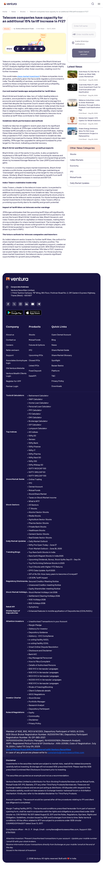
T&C (53, 376)
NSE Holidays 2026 (37, 600)
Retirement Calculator (38, 396)
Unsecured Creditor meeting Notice (45, 585)
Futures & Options (37, 345)
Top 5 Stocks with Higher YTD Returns (46, 567)
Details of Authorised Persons (42, 665)
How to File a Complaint (39, 661)
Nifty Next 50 (35, 457)
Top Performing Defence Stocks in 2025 (47, 563)
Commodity (34, 716)
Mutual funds (75, 177)
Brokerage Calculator (38, 421)
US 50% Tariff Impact (38, 578)
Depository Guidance (38, 632)
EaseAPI (32, 376)
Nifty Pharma (35, 454)
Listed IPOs (34, 366)
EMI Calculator (35, 417)
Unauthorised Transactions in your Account (48, 621)
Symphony (33, 607)
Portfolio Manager (37, 702)
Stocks (22, 12)
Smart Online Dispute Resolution (43, 647)
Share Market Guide (60, 350)
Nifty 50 (32, 436)
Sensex (32, 439)
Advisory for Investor (38, 629)
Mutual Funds (34, 340)
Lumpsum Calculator (38, 428)
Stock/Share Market (38, 494)
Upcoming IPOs (36, 355)
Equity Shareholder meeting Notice (44, 589)
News (13, 12)
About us (10, 335)
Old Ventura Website (15, 368)
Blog (54, 340)
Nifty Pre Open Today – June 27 (43, 545)
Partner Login (12, 386)
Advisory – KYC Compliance (41, 636)
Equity (31, 712)
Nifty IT (32, 450)
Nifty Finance (35, 447)
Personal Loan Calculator (40, 406)
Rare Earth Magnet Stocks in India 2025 (46, 556)
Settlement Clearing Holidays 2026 (44, 596)
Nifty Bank (33, 443)
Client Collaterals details (40, 691)
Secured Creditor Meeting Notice (44, 581)
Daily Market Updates (79, 183)
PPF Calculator (35, 410)
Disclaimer (33, 720)
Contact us (11, 340)
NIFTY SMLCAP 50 (37, 472)
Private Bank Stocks (37, 527)
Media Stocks (35, 516)
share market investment (28, 76)
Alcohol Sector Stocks (39, 512)
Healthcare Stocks (37, 530)
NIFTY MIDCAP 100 (37, 468)
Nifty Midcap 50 (36, 465)
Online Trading (35, 479)
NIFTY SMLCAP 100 (37, 476)
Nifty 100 (33, 461)
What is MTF (34, 501)
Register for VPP (13, 381)
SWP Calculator (36, 399)
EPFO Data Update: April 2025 (42, 570)
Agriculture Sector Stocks (40, 519)
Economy (74, 166)
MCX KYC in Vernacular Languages (44, 676)
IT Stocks (33, 508)
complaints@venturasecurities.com (66, 752)
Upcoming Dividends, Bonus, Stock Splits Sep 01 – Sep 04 (54, 559)
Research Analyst (36, 705)
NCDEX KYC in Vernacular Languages (45, 680)
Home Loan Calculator (39, 403)
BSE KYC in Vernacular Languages (43, 669)
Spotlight (56, 360)
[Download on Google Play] (14, 312)
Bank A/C (33, 654)
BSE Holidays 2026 (37, 603)
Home (5, 12)
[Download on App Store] (32, 312)
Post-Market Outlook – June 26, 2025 (45, 549)
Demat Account (36, 487)
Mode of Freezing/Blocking (41, 687)
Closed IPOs (34, 360)
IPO (71, 171)
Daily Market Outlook (38, 541)
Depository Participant (39, 709)
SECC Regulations (37, 694)
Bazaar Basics (58, 366)
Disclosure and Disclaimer (40, 651)
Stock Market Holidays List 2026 (43, 592)
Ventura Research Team (25, 29)
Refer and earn (12, 350)
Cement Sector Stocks (39, 534)
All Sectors (34, 505)
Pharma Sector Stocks (39, 523)
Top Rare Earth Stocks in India (42, 552)
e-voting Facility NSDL (39, 640)
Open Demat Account (61, 335)
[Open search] (92, 4)
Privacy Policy (58, 381)
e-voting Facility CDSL (38, 643)
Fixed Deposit (35, 371)
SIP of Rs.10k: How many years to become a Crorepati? (53, 574)
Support (10, 355)
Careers (9, 345)
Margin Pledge (35, 625)
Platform (56, 371)
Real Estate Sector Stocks (40, 538)
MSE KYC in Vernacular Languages (44, 683)
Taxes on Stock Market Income (42, 498)
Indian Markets (76, 160)
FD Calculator (35, 414)
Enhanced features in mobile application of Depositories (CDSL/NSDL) (60, 611)
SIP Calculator (35, 425)
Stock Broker (34, 698)
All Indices (33, 432)
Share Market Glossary (62, 355)
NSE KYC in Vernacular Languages (44, 672)
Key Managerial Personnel (40, 658)
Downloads (57, 386)
